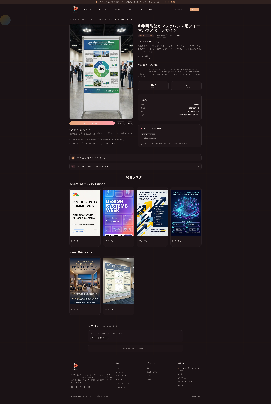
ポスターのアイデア (122, 383)
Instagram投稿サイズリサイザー (112, 139)
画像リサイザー (77, 143)
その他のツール (108, 143)
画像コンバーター (78, 139)
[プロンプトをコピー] (197, 134)
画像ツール (119, 379)
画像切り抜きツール (93, 143)
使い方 (149, 379)
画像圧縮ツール (93, 139)
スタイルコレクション (123, 376)
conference (161, 36)
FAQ (148, 383)
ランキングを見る (169, 2)
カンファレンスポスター (85, 19)
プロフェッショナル (146, 36)
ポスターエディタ (153, 372)
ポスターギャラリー (122, 368)
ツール (131, 9)
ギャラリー (87, 9)
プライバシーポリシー (185, 381)
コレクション (118, 9)
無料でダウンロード (94, 123)
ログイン (194, 9)
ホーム (71, 19)
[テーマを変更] (186, 9)
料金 (150, 9)
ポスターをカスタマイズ (82, 130)
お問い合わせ (182, 378)
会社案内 (180, 374)
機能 (148, 368)
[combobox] (177, 9)
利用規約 (180, 385)
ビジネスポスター (122, 387)
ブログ (141, 9)
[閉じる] (268, 2)
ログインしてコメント (99, 338)
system (196, 104)
